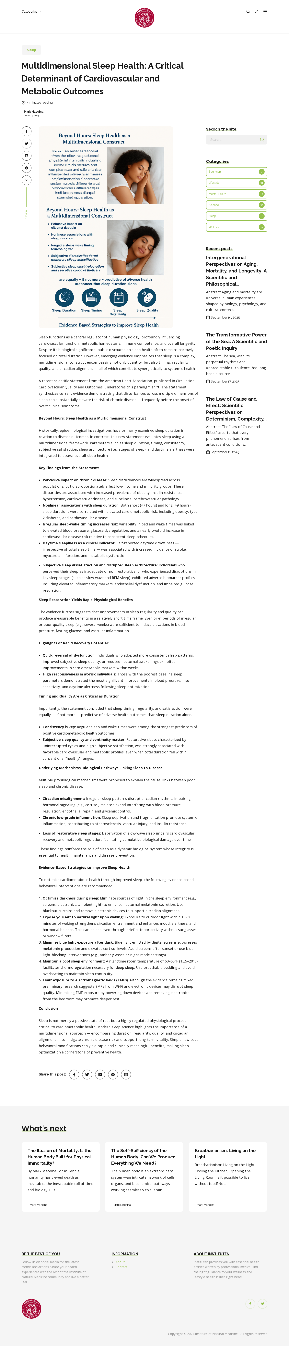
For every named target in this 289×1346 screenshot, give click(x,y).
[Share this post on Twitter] (26, 143)
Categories (29, 11)
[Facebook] (250, 1304)
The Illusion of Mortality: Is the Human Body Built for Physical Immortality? (60, 1157)
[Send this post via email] (26, 180)
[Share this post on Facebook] (26, 131)
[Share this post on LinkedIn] (26, 156)
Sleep (31, 50)
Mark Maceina (33, 111)
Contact (121, 1267)
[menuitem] (32, 13)
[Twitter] (262, 1304)
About (120, 1262)
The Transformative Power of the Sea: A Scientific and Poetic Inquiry (236, 341)
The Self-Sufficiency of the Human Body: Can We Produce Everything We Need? (143, 1157)
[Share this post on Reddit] (26, 168)
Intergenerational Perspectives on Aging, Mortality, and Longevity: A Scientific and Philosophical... (236, 271)
